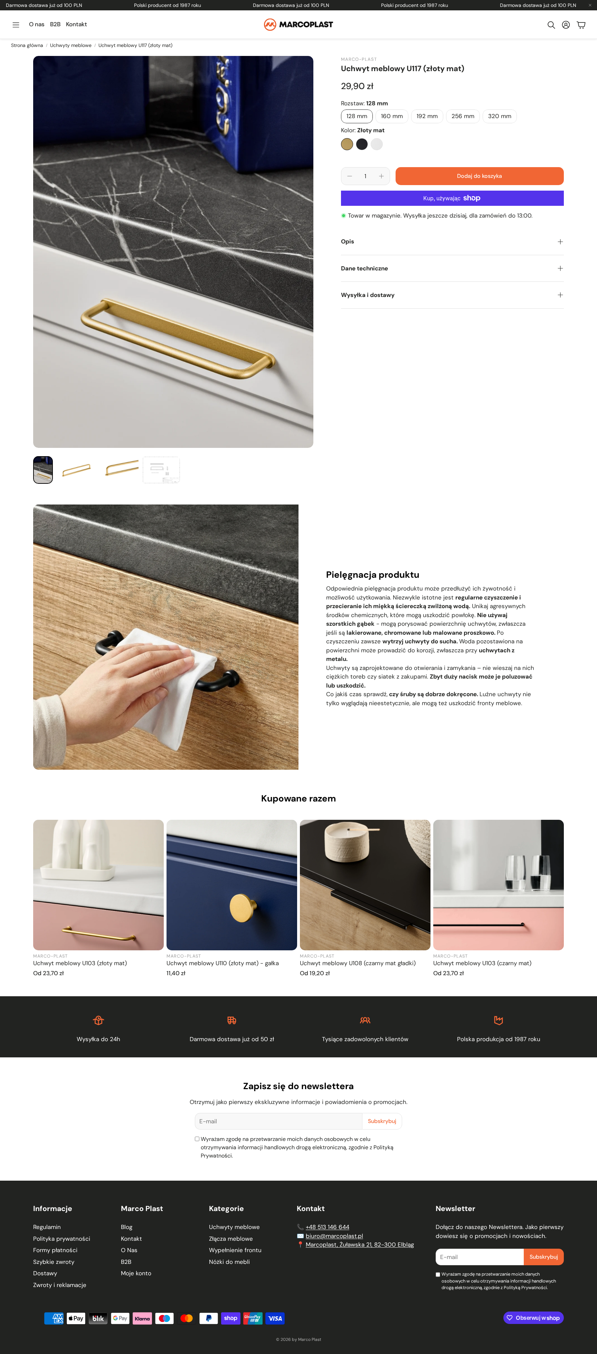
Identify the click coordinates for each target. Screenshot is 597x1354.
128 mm (357, 116)
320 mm (499, 116)
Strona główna (27, 45)
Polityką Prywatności (525, 1287)
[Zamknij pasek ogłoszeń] (590, 5)
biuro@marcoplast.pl (334, 1236)
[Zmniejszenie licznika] (349, 176)
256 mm (463, 116)
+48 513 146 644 (327, 1227)
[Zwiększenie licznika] (381, 176)
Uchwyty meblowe (71, 45)
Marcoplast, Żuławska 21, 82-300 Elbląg (360, 1244)
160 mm (392, 116)
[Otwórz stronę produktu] (98, 885)
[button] (16, 24)
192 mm (427, 116)
